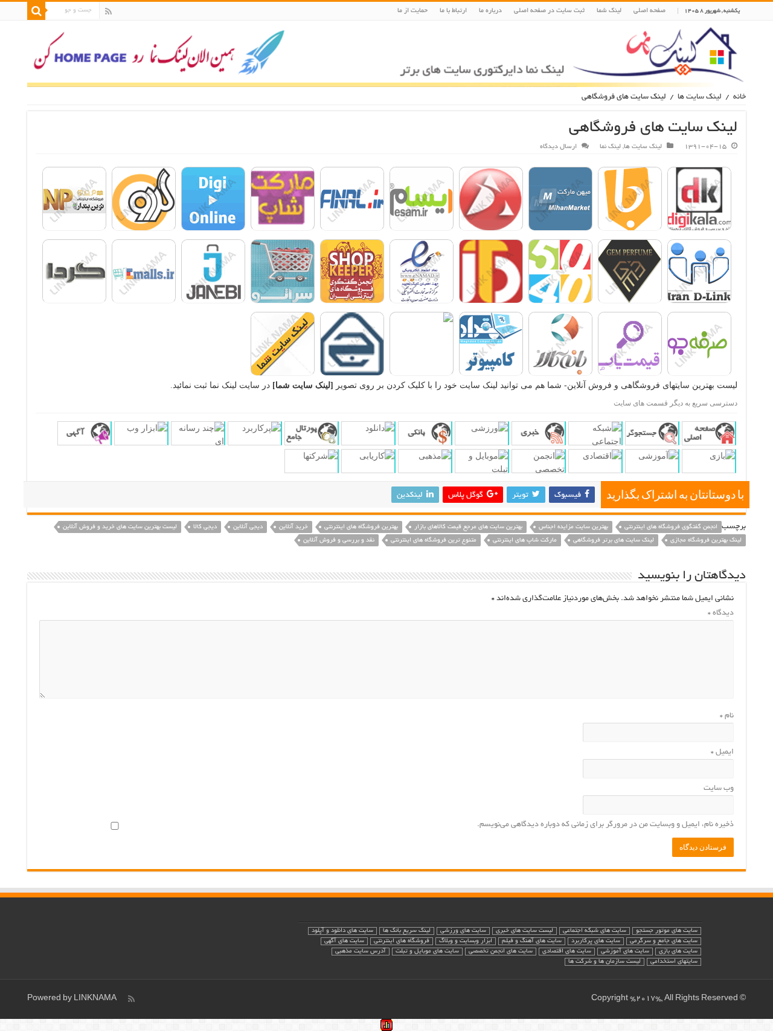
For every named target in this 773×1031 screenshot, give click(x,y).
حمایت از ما (412, 11)
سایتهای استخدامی (674, 961)
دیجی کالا (205, 527)
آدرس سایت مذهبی (360, 951)
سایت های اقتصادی (566, 951)
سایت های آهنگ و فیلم (532, 941)
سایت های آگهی (344, 941)
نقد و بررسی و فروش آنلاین (338, 540)
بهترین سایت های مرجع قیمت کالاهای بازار (468, 527)
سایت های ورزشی (463, 931)
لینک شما (609, 11)
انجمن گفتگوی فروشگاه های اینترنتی (670, 527)
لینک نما (610, 146)
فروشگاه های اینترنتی (401, 941)
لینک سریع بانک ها (407, 931)
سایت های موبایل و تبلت (427, 951)
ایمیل (722, 752)
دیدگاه (721, 613)
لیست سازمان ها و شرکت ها (604, 961)
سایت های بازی (678, 951)
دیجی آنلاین (248, 527)
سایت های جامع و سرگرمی (664, 941)
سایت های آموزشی (625, 951)
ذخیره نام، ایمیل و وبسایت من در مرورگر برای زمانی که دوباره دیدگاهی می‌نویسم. (605, 825)
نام (727, 716)
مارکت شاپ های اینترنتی (525, 540)
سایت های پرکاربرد (595, 941)
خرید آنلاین (293, 527)
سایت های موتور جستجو (667, 931)
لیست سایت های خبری (524, 931)
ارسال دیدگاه (558, 146)
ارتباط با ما (453, 11)
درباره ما (490, 11)
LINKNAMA (95, 999)
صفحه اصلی (649, 11)
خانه (739, 97)
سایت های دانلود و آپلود (342, 931)
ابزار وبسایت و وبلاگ (465, 941)
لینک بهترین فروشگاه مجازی (706, 540)
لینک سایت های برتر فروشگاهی (613, 540)
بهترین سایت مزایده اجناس (573, 527)
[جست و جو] (36, 11)
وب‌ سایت (719, 788)
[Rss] (108, 11)
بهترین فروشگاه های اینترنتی (361, 527)
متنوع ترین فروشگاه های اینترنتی (433, 540)
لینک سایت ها (700, 97)
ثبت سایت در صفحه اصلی (549, 11)
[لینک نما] (386, 54)
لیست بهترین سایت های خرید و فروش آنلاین (120, 527)
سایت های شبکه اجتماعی (594, 931)
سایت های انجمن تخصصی (501, 951)
